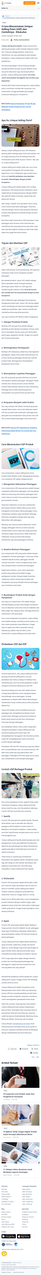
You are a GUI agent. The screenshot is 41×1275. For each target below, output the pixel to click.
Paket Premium (6, 1197)
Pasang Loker (29, 3)
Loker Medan (26, 1197)
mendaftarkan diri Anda (21, 1024)
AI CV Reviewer (6, 1204)
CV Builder (5, 1199)
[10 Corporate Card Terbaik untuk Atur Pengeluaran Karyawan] (20, 1077)
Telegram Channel (28, 1217)
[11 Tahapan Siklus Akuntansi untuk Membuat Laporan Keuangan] (20, 1152)
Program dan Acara (8, 1227)
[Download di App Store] (24, 1236)
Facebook (25, 1049)
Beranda (4, 1189)
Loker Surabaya (27, 1192)
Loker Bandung (27, 1194)
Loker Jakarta (26, 1189)
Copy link (13, 1049)
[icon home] (3, 16)
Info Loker (5, 1192)
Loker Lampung (27, 1204)
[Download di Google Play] (9, 1236)
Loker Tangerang (27, 1201)
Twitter (36, 1049)
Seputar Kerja (6, 1212)
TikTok (24, 1224)
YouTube (24, 1227)
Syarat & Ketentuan (18, 1272)
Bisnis (7, 16)
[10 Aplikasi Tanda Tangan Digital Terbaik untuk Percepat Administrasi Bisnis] (20, 1115)
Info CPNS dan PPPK (8, 1224)
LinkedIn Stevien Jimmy (29, 1212)
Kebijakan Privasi (6, 1272)
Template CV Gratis (8, 1201)
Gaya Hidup (5, 1222)
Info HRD (4, 1214)
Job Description (6, 1217)
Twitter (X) (25, 1222)
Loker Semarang (27, 1199)
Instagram (25, 1214)
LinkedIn (35, 1053)
